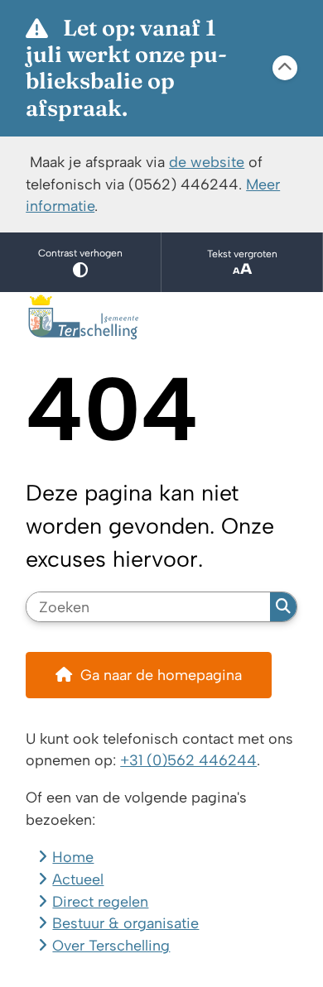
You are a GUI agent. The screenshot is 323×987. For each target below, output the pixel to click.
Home (73, 856)
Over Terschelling (111, 945)
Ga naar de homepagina (161, 674)
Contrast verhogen (80, 253)
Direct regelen (100, 901)
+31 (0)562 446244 (188, 760)
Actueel (78, 879)
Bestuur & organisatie (125, 923)
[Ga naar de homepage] (161, 317)
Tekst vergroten (242, 253)
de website (206, 161)
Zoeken (283, 607)
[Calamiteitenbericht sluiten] (284, 67)
